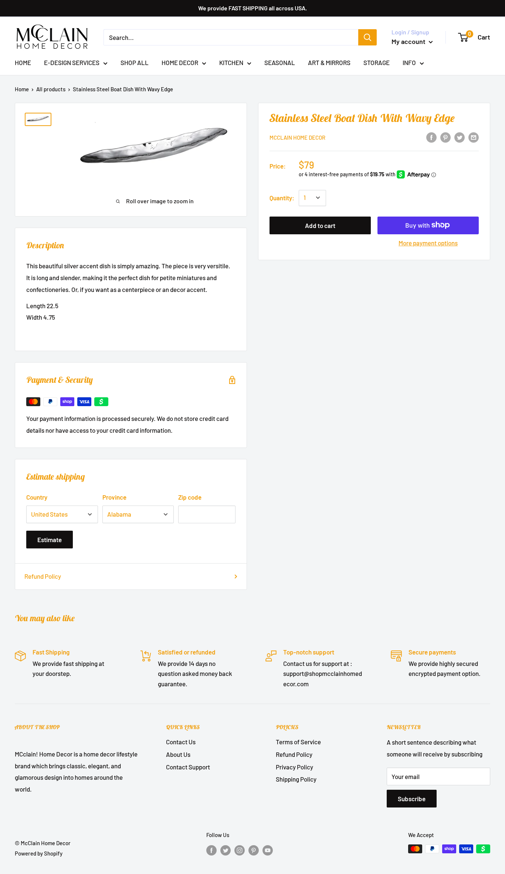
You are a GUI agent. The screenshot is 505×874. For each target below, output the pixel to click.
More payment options (428, 242)
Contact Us (181, 741)
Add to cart (320, 225)
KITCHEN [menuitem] (231, 62)
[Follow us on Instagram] (239, 850)
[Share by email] (473, 137)
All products (50, 89)
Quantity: (282, 197)
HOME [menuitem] (23, 62)
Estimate (49, 539)
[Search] (367, 37)
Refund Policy (42, 576)
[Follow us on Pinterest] (253, 850)
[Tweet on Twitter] (459, 137)
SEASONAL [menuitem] (279, 62)
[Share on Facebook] (431, 137)
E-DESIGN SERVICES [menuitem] (71, 62)
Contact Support (188, 767)
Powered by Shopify (38, 853)
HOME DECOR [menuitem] (180, 62)
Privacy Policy (294, 767)
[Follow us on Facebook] (211, 850)
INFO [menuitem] (409, 62)
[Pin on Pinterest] (445, 137)
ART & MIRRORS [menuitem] (329, 62)
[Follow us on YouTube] (267, 850)
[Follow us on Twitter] (225, 850)
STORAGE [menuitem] (376, 62)
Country (36, 497)
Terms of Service (298, 741)
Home (22, 89)
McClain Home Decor (297, 137)
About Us (178, 754)
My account (409, 41)
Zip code (189, 497)
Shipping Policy (296, 779)
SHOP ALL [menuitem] (135, 62)
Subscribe (412, 798)
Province (114, 497)
